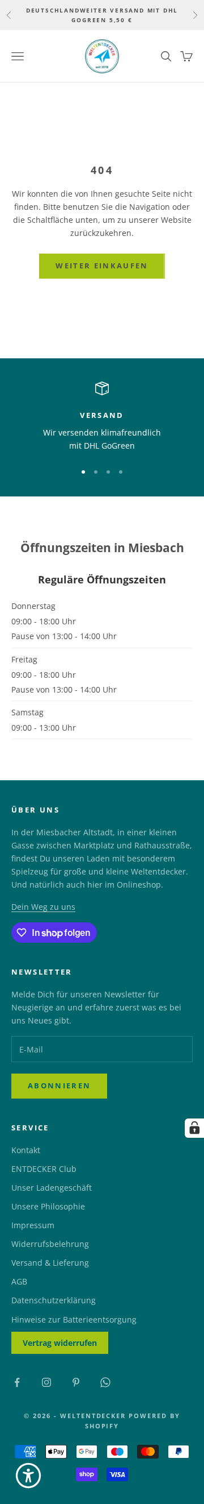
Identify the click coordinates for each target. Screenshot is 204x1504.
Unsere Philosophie (48, 1206)
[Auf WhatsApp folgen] (105, 1382)
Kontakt (25, 1150)
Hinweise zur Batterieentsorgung (74, 1319)
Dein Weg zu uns (43, 906)
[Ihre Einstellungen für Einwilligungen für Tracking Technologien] (194, 1128)
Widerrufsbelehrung (50, 1243)
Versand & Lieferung (50, 1262)
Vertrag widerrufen (60, 1342)
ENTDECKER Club (43, 1168)
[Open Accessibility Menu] (28, 1475)
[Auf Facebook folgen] (17, 1382)
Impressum (32, 1225)
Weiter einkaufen (102, 265)
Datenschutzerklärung (53, 1300)
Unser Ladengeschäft (51, 1187)
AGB (19, 1281)
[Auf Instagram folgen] (46, 1382)
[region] (102, 417)
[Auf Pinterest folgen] (76, 1382)
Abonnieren (59, 1085)
